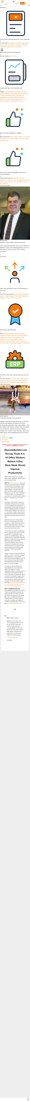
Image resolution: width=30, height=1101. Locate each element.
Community (5, 440)
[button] (28, 1099)
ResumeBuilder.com (15, 483)
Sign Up (22, 3)
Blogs (3, 436)
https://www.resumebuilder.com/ (14, 603)
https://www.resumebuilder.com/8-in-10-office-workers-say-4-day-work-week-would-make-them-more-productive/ (15, 584)
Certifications (6, 438)
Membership (5, 441)
